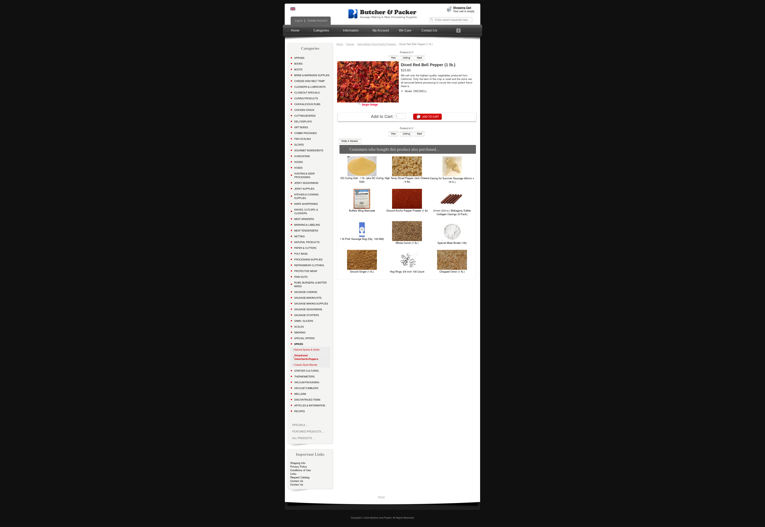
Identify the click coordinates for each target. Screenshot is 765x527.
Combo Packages (305, 133)
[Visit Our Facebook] (458, 30)
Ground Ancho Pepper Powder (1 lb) (407, 210)
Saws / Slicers (303, 320)
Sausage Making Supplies (311, 303)
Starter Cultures (306, 370)
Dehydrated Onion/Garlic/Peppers (376, 44)
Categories (321, 30)
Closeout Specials (307, 92)
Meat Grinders (304, 219)
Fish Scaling (302, 138)
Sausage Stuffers (306, 315)
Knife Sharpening (306, 203)
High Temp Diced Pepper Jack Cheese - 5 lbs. (407, 179)
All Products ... (303, 438)
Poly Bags (301, 253)
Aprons (299, 57)
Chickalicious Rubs (307, 104)
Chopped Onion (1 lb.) (452, 271)
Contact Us (429, 30)
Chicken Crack (304, 109)
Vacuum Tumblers (306, 388)
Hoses (298, 167)
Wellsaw (300, 393)
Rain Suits (301, 276)
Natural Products (307, 242)
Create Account (317, 20)
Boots (298, 69)
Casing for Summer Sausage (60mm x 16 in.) (452, 180)
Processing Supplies (308, 259)
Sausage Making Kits (308, 297)
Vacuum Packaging (306, 382)
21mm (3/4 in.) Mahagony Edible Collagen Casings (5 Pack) (452, 212)
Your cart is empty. (464, 11)
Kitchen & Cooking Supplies (306, 196)
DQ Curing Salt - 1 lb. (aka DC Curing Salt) (361, 179)
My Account (381, 30)
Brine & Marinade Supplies (312, 75)
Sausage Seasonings (308, 309)
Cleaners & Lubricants (310, 86)
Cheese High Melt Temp (309, 81)
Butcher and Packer (380, 517)
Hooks (298, 162)
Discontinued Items (307, 399)
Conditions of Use (300, 470)
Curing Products (306, 98)
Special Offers (304, 338)
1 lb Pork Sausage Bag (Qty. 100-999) (362, 239)
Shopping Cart (462, 7)
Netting (299, 236)
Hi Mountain (302, 156)
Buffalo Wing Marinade (362, 210)
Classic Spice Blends (305, 364)
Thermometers (304, 376)
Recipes (299, 411)
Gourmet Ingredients (308, 150)
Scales (299, 326)
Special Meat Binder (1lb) (452, 243)
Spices (350, 44)
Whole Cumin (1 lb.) (407, 243)
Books (298, 63)
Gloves (299, 144)
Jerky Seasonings (306, 182)
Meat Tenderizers (306, 230)
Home (295, 30)
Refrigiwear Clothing (309, 265)
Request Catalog (299, 477)
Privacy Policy (298, 466)
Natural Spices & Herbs (307, 349)
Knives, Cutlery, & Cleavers (306, 211)
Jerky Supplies (304, 188)
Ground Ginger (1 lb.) (362, 271)
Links (293, 474)
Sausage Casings (305, 292)
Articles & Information (309, 405)
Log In (298, 20)
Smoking (299, 332)
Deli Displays (303, 121)
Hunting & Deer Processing (304, 175)
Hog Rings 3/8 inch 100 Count (407, 271)
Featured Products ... (308, 431)
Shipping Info (297, 463)
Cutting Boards (305, 115)
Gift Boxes (301, 127)
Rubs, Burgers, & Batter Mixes (310, 284)
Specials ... (300, 425)
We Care (405, 30)
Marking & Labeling (307, 224)
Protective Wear (305, 271)
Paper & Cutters (305, 247)
